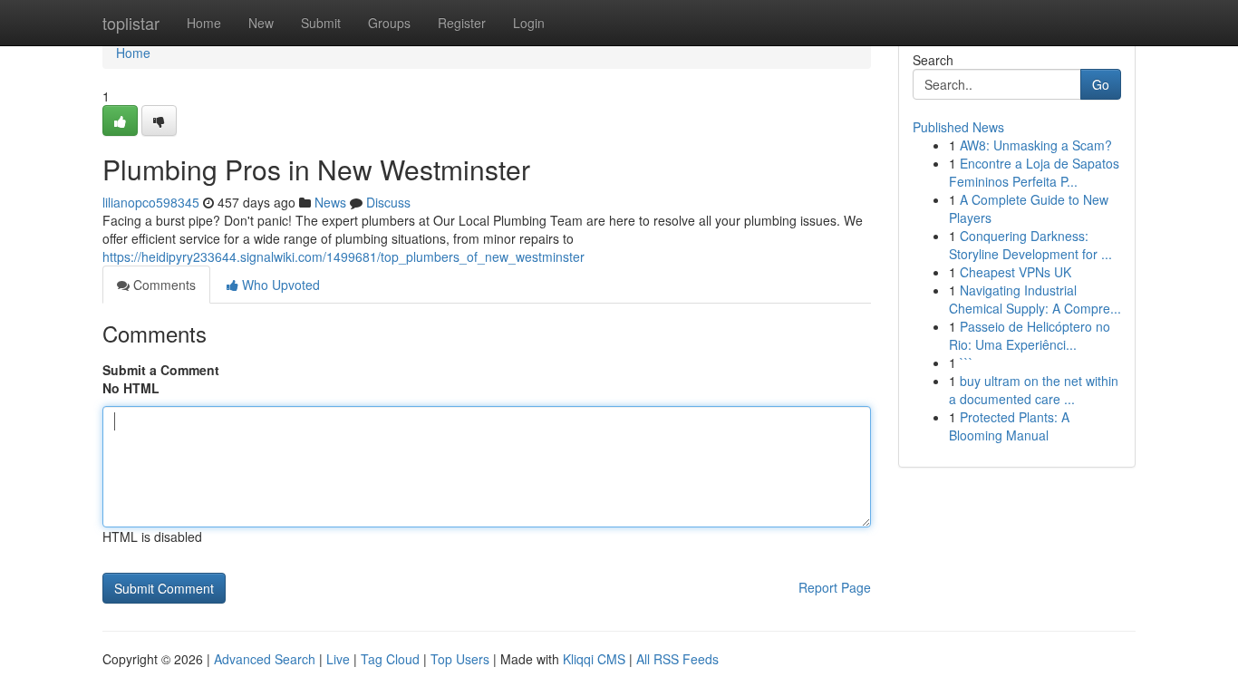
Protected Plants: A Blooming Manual (1009, 426)
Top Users (459, 659)
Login (529, 23)
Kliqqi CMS (594, 659)
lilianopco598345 (150, 202)
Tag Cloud (390, 659)
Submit (321, 23)
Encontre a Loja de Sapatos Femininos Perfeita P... (1034, 172)
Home (204, 23)
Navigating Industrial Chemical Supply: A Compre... (1035, 299)
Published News (958, 127)
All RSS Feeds (677, 659)
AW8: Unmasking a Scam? (1036, 145)
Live (338, 659)
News (330, 202)
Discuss (388, 202)
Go (1100, 84)
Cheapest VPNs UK (1015, 272)
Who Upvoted (279, 285)
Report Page (834, 587)
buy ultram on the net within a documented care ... (1033, 390)
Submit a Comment (160, 370)
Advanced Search (264, 659)
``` (966, 362)
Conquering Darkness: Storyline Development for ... (1030, 245)
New (261, 23)
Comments (163, 285)
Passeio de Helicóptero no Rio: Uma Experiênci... (1029, 335)
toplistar (131, 22)
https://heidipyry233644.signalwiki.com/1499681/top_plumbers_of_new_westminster (343, 256)
